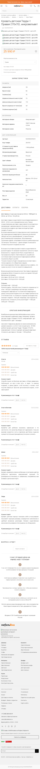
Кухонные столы (6, 681)
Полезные (5, 352)
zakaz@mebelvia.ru (7, 719)
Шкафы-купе (24, 663)
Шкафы (23, 660)
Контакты (24, 700)
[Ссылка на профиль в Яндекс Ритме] (15, 726)
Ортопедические (6, 657)
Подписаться (37, 751)
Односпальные (25, 645)
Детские (4, 668)
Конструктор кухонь (7, 683)
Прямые (3, 645)
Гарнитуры (4, 676)
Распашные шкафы (26, 665)
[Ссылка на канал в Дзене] (12, 726)
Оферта (3, 706)
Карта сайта (24, 703)
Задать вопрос (20, 549)
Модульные (4, 678)
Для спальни (25, 670)
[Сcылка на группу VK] (2, 726)
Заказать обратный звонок (9, 716)
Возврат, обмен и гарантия (9, 700)
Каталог (3, 692)
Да (17, 400)
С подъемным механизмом (29, 652)
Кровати (23, 643)
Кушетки (3, 650)
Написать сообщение (20, 737)
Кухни (3, 673)
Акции (3, 695)
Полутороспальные (27, 647)
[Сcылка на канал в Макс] (9, 726)
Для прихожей (25, 668)
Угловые (3, 647)
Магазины (24, 695)
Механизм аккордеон (7, 654)
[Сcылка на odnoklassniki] (5, 726)
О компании (24, 692)
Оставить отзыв (31, 346)
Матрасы (4, 660)
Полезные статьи (6, 703)
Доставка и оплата (7, 697)
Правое (7, 62)
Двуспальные (25, 650)
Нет (23, 400)
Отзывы (3, 708)
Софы (3, 652)
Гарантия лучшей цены (28, 697)
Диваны (3, 643)
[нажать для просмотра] (20, 35)
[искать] (37, 11)
